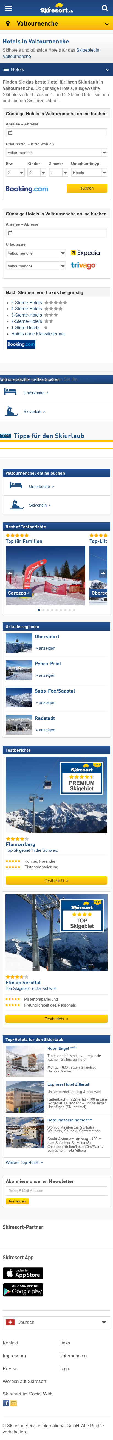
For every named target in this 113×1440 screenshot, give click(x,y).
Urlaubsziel (16, 244)
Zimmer (56, 164)
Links (64, 1343)
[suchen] (105, 8)
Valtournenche (37, 24)
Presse (10, 1368)
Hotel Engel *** (61, 1048)
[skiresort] (56, 8)
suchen (87, 188)
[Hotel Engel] (17, 1061)
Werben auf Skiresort (24, 1381)
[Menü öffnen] (8, 8)
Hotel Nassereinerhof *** (69, 1120)
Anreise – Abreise (22, 124)
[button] (27, 189)
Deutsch (25, 1322)
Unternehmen (73, 1355)
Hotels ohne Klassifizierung (38, 334)
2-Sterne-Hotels (27, 321)
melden (86, 379)
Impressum (14, 1355)
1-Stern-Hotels (26, 327)
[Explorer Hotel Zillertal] (17, 1096)
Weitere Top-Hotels (23, 1162)
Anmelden (17, 1201)
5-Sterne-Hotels (27, 302)
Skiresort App (18, 1258)
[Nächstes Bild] (103, 574)
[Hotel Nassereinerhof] (17, 1132)
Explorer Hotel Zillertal (68, 1084)
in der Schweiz (45, 850)
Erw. (9, 164)
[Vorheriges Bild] (10, 574)
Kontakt (10, 1343)
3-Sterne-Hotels (27, 315)
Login (64, 1368)
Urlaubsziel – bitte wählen (30, 144)
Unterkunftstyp (85, 164)
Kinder (33, 164)
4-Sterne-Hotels (27, 308)
